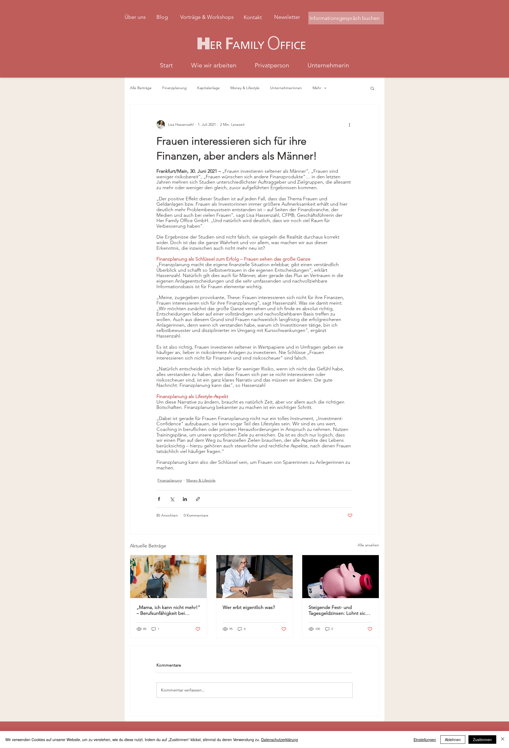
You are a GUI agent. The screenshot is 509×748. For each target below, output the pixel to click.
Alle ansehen (368, 545)
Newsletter (287, 17)
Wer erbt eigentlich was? (249, 607)
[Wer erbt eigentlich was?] (254, 576)
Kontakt (253, 17)
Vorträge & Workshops (207, 17)
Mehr (317, 87)
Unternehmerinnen (286, 87)
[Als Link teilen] (197, 498)
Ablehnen (453, 739)
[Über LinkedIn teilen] (184, 498)
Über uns (135, 17)
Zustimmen (482, 739)
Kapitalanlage (208, 87)
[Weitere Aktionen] (349, 124)
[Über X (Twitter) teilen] (171, 498)
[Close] (502, 739)
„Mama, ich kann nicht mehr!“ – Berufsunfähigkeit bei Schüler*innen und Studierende (168, 610)
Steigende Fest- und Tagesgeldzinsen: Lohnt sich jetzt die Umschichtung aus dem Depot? (338, 610)
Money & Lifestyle (245, 87)
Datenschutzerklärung (279, 739)
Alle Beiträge (141, 87)
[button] (372, 88)
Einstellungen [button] (425, 739)
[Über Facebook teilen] (158, 498)
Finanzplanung (174, 87)
